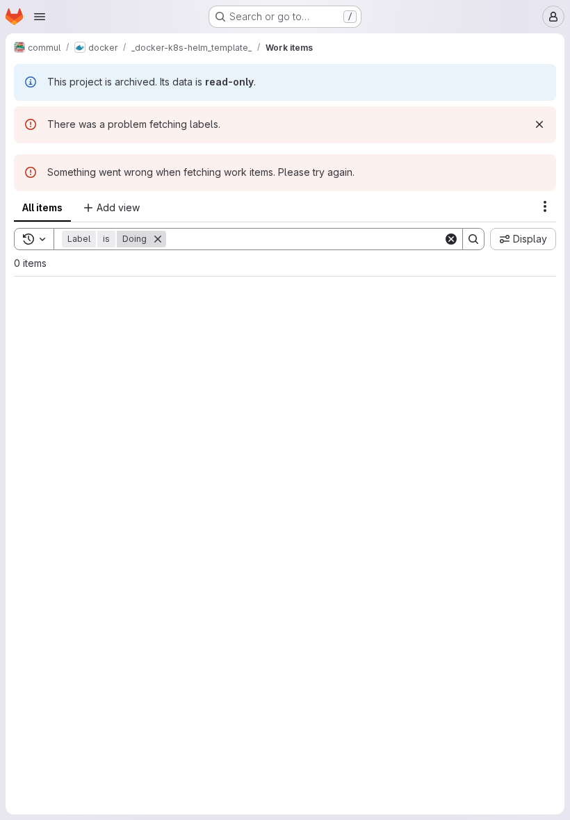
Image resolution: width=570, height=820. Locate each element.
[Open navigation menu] (39, 17)
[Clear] (451, 239)
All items (42, 207)
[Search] (473, 239)
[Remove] (157, 239)
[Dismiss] (539, 124)
